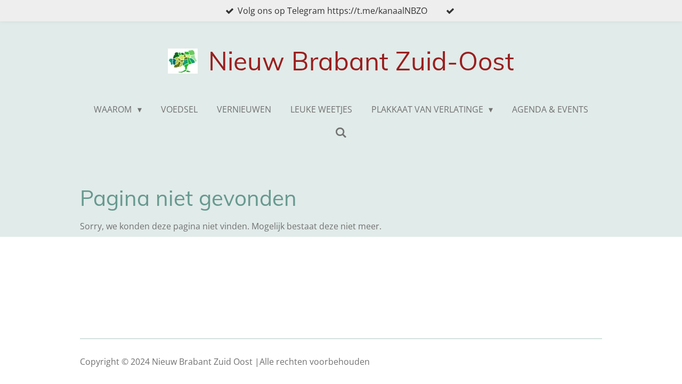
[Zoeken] (341, 132)
